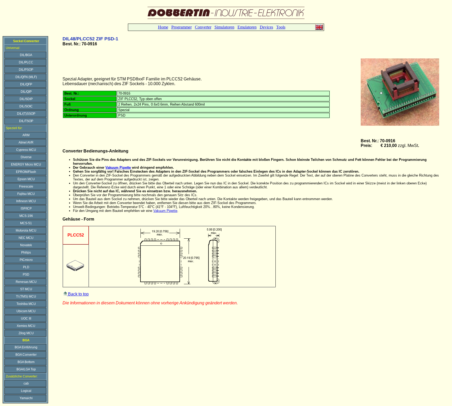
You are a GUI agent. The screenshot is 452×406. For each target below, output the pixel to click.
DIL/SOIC (26, 106)
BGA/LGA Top (26, 369)
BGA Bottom (26, 362)
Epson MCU (26, 179)
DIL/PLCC (26, 62)
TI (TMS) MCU (26, 296)
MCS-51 (26, 223)
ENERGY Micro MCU (26, 164)
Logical (26, 391)
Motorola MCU (26, 230)
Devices (266, 27)
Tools (280, 27)
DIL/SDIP (26, 99)
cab (26, 383)
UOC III (26, 318)
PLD (26, 267)
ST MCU (26, 289)
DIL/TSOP (26, 121)
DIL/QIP (26, 92)
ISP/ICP (26, 208)
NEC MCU (26, 238)
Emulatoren (247, 27)
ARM (26, 135)
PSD (26, 274)
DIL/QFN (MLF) (26, 77)
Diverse (26, 157)
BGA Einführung (26, 347)
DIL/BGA (26, 55)
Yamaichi (26, 398)
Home (163, 27)
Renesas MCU (26, 282)
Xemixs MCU (26, 326)
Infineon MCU (26, 201)
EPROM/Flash (26, 172)
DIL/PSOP (26, 70)
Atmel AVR (26, 142)
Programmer (181, 27)
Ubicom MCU (26, 311)
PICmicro (26, 260)
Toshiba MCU (26, 304)
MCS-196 (26, 216)
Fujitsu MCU (26, 194)
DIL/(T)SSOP (26, 114)
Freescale (26, 186)
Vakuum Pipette (118, 167)
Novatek (26, 245)
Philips (26, 252)
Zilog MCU (26, 333)
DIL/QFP (26, 84)
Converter (203, 27)
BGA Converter (26, 354)
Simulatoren (224, 27)
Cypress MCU (26, 150)
